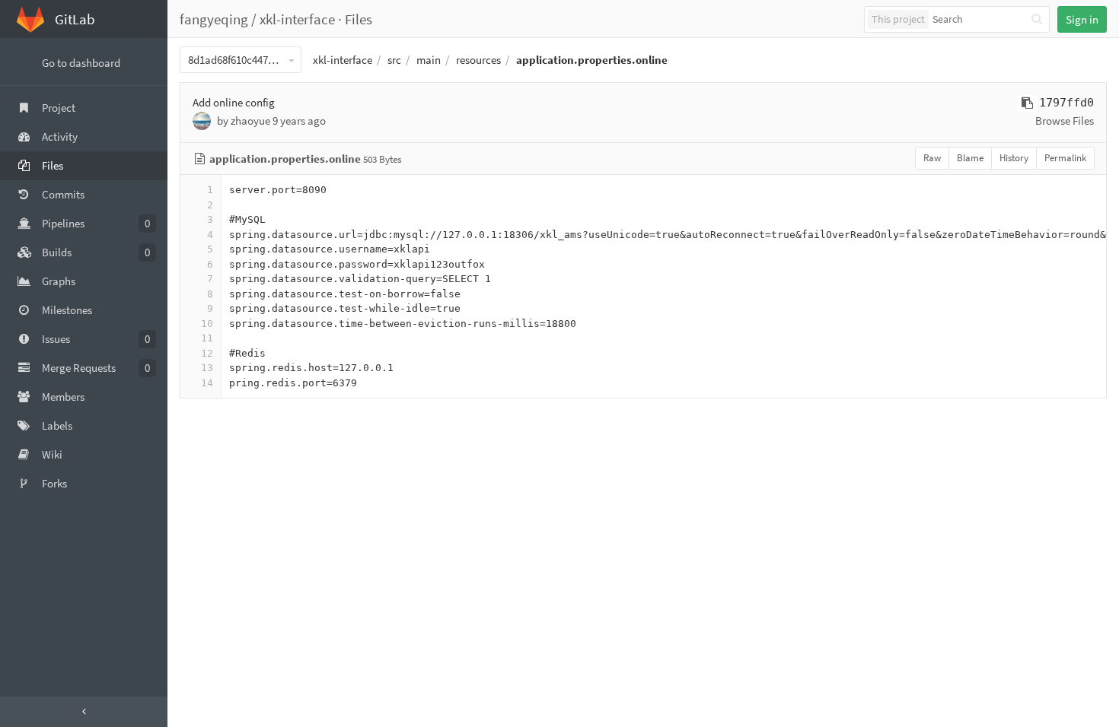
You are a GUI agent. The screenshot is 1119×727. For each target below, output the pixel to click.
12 (207, 353)
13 (207, 367)
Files (358, 19)
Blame (970, 157)
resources (478, 59)
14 (207, 383)
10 (207, 323)
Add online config (234, 102)
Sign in (1082, 19)
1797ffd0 (1066, 103)
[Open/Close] (83, 712)
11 (207, 338)
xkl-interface (297, 19)
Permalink (1065, 157)
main (428, 59)
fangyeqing (214, 19)
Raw (932, 157)
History (1013, 157)
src (394, 59)
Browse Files (1064, 120)
